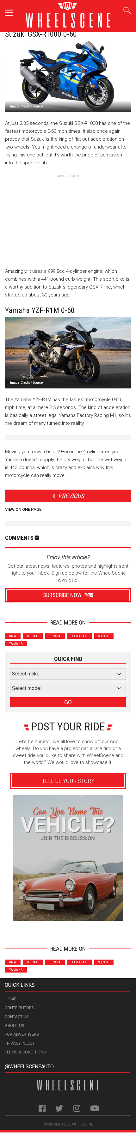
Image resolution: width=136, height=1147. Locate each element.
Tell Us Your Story (68, 780)
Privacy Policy (19, 1043)
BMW (12, 636)
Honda (55, 636)
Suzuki (103, 636)
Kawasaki (79, 636)
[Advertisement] (68, 218)
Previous (71, 496)
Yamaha (16, 643)
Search (127, 9)
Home (10, 999)
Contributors (19, 1007)
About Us (14, 1025)
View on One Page (23, 509)
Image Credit (20, 106)
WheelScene (82, 1124)
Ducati (32, 636)
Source (38, 106)
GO (68, 702)
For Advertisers (22, 1034)
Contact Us (17, 1016)
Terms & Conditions (25, 1052)
